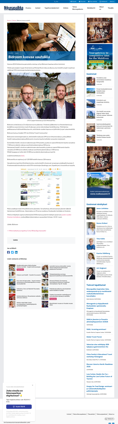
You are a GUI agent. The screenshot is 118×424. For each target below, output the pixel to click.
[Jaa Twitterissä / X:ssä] (12, 252)
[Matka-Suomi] (100, 185)
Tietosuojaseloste (102, 414)
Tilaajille (111, 8)
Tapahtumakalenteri (52, 8)
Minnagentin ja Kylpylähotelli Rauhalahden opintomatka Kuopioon (97, 306)
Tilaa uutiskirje (93, 1)
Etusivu (28, 8)
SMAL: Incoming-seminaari (96, 329)
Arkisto (65, 8)
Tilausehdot (91, 414)
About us (112, 1)
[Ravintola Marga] (100, 30)
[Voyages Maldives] (100, 56)
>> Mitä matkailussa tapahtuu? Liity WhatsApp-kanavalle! (26, 231)
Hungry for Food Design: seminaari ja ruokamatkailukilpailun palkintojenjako (99, 388)
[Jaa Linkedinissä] (16, 252)
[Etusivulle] (14, 8)
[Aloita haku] (55, 1)
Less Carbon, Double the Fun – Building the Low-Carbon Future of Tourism (99, 376)
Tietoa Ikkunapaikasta (77, 8)
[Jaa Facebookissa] (8, 252)
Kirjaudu (74, 1)
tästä (22, 156)
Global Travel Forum (94, 337)
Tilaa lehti (83, 1)
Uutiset (37, 8)
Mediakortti (104, 1)
